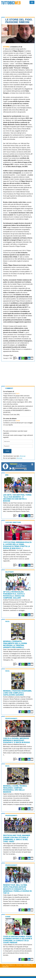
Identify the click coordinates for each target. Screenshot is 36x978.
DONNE (7, 917)
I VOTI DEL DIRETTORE (13, 522)
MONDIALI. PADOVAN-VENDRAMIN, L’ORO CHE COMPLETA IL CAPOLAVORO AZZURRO (17, 693)
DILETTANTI (9, 572)
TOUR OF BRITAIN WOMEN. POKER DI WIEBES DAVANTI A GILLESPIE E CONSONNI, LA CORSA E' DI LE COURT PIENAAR (17, 939)
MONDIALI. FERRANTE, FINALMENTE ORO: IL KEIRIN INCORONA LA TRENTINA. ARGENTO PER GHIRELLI (15, 644)
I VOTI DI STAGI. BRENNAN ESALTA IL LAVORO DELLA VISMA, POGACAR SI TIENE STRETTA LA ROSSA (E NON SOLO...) (17, 545)
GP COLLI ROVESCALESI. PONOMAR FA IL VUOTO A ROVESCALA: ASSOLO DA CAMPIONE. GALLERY (14, 594)
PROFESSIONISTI (11, 718)
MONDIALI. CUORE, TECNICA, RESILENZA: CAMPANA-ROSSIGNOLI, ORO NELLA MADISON (15, 789)
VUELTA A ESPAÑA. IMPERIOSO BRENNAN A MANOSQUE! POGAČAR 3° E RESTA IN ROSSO (16, 740)
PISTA (7, 621)
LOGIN (7, 451)
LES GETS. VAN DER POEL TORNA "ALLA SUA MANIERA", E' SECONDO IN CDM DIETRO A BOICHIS (17, 498)
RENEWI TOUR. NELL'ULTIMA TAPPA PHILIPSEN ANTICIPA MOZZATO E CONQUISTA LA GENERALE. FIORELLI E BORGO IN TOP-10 (17, 889)
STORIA (6, 46)
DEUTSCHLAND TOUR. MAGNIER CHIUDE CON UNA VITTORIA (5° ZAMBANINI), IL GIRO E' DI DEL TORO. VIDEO (16, 838)
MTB (6, 475)
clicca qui (22, 456)
